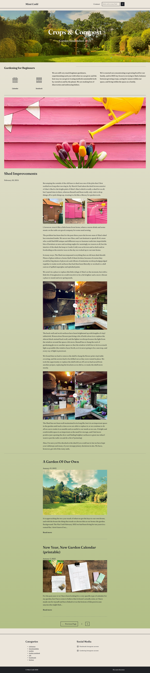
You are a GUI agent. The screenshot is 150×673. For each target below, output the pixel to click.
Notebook (39, 88)
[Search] (122, 4)
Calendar (15, 88)
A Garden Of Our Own (61, 461)
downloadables (34, 649)
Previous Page (69, 624)
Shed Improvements (20, 173)
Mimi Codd (32, 4)
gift (30, 655)
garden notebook (34, 653)
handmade (32, 657)
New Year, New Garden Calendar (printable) (69, 549)
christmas (32, 646)
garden (31, 651)
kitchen (31, 660)
